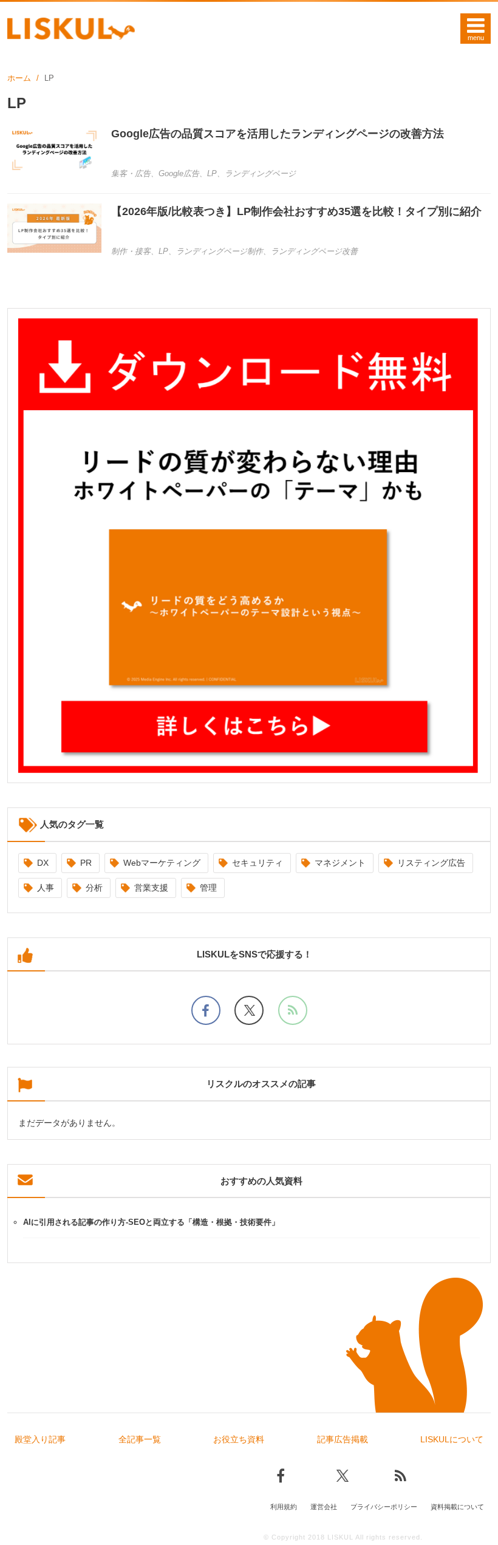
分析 (94, 887)
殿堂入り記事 (40, 1439)
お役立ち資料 (238, 1439)
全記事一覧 (139, 1439)
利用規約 (283, 1506)
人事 (45, 887)
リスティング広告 (431, 863)
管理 (208, 887)
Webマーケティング (161, 863)
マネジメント (340, 863)
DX (43, 863)
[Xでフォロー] (249, 1010)
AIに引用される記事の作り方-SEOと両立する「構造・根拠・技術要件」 (151, 1222)
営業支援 (151, 887)
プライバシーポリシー (383, 1506)
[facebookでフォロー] (205, 1010)
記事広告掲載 (342, 1439)
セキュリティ (257, 863)
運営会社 (323, 1506)
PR (86, 863)
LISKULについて (451, 1439)
